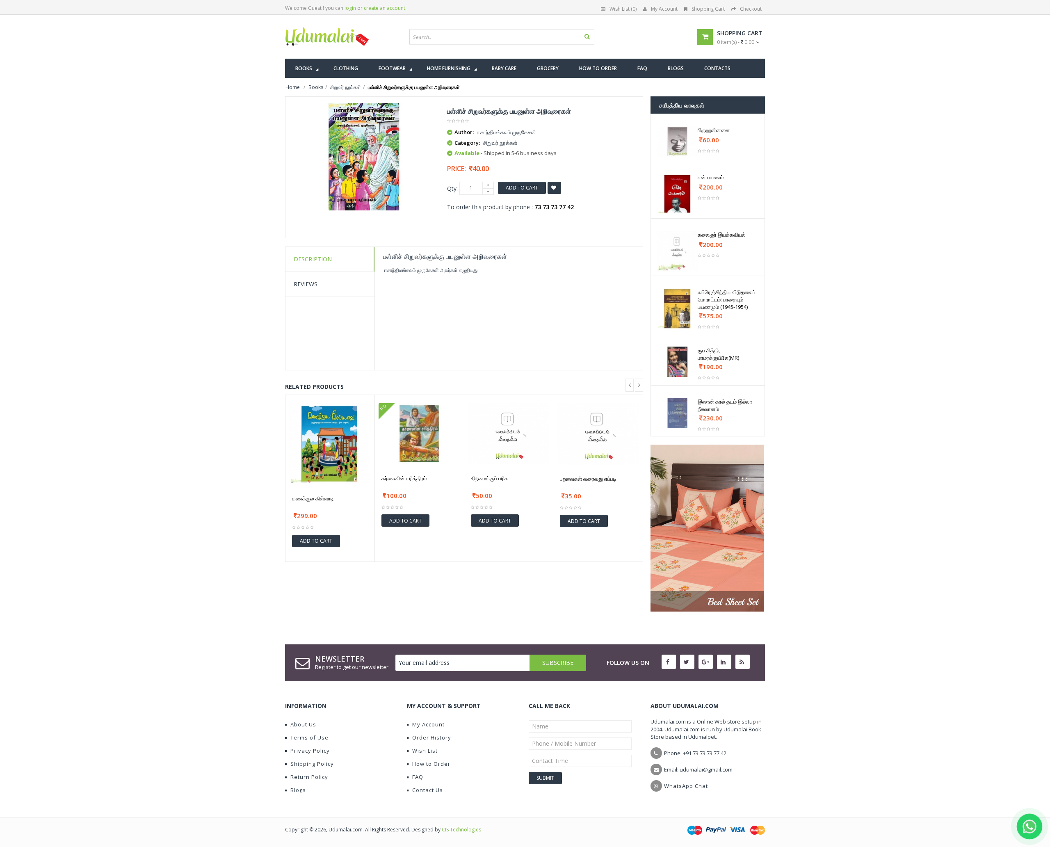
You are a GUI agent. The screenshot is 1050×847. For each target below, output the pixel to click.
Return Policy (309, 777)
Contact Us (427, 790)
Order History (431, 737)
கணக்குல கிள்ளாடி (313, 498)
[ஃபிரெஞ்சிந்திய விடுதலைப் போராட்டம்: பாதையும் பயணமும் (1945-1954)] (677, 308)
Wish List (425, 750)
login (350, 8)
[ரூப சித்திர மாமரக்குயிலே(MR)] (677, 362)
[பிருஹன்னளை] (677, 141)
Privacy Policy (310, 750)
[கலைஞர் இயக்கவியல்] (677, 251)
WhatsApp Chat (686, 786)
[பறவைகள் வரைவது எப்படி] (598, 434)
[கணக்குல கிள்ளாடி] (330, 444)
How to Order (431, 763)
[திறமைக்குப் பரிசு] (509, 433)
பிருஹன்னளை (714, 130)
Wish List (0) (623, 8)
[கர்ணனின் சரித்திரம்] (419, 433)
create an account (384, 8)
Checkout (751, 8)
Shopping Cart (708, 8)
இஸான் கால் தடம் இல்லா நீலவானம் (725, 405)
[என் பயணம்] (677, 194)
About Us (303, 724)
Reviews (305, 284)
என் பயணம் (711, 177)
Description (313, 259)
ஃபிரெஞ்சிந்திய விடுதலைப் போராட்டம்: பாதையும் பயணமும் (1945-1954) (727, 299)
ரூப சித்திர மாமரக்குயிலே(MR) (718, 354)
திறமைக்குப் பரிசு (489, 478)
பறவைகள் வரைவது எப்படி (588, 478)
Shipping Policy (312, 763)
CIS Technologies (461, 829)
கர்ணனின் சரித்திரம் (404, 478)
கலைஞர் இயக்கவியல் (722, 234)
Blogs (298, 790)
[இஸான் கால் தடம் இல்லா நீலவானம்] (677, 413)
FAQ (417, 777)
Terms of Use (309, 737)
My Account (664, 8)
